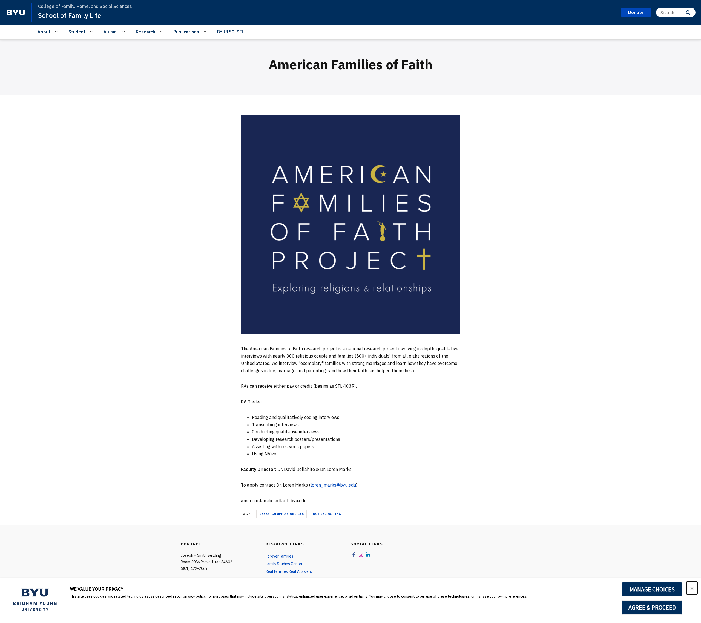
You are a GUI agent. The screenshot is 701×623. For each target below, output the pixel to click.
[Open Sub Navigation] (57, 31)
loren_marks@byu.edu (333, 485)
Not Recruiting (327, 514)
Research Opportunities (281, 514)
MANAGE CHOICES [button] (652, 589)
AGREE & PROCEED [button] (652, 607)
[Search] (688, 12)
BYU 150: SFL (230, 32)
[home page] (15, 12)
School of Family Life (69, 15)
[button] (691, 588)
